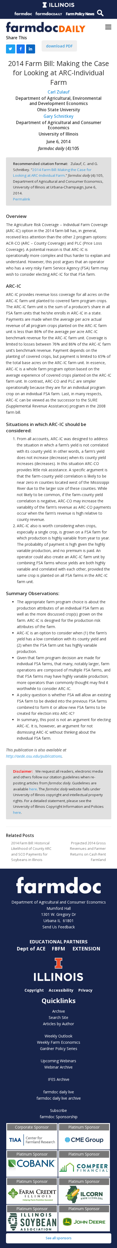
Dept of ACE (32, 948)
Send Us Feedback (58, 926)
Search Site (58, 1017)
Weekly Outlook (58, 1036)
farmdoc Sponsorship (59, 1116)
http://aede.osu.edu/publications (34, 756)
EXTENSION (86, 948)
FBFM (59, 948)
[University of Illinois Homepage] (58, 969)
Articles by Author (58, 1023)
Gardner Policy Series (58, 1048)
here (33, 789)
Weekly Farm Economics (58, 1042)
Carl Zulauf (59, 92)
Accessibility (61, 990)
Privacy (85, 990)
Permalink (21, 199)
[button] (108, 27)
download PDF (59, 46)
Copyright (34, 990)
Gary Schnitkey (58, 116)
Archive (58, 1011)
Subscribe (58, 1110)
